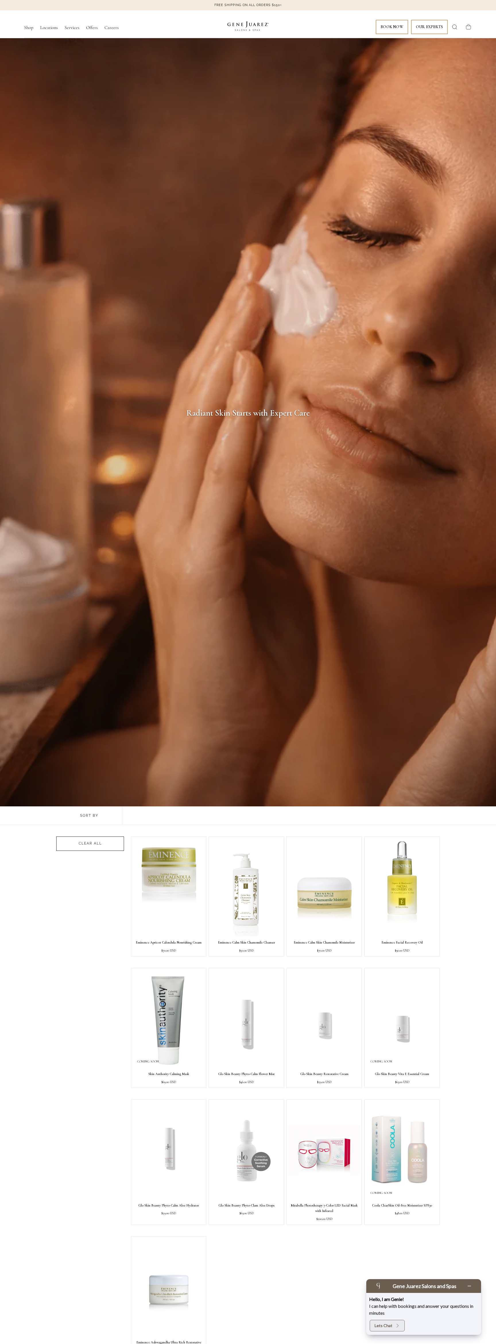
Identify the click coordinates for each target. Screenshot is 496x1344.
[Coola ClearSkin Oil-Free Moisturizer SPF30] (402, 1150)
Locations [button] (49, 27)
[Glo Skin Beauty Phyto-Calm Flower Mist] (246, 1019)
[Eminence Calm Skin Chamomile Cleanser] (246, 887)
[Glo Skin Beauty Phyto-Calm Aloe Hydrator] (169, 1150)
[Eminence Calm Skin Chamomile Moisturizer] (324, 887)
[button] (454, 27)
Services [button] (72, 27)
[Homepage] (248, 27)
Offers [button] (92, 27)
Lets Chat (383, 1325)
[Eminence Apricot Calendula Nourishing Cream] (169, 887)
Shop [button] (28, 27)
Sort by (89, 816)
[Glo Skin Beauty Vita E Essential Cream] (402, 1019)
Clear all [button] (90, 843)
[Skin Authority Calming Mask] (169, 1019)
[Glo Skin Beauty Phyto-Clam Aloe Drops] (246, 1150)
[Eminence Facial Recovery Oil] (402, 887)
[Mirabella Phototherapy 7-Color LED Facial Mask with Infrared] (324, 1150)
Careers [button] (111, 27)
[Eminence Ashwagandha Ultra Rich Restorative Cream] (169, 1287)
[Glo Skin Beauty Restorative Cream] (324, 1019)
